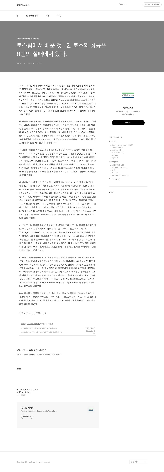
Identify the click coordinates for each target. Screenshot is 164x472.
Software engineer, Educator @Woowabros (39, 411)
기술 (47, 16)
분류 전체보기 (115, 137)
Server (115, 155)
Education (114, 179)
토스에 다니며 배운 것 (33, 324)
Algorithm (116, 150)
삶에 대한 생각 (32, 16)
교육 (59, 16)
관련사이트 (134, 462)
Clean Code (117, 148)
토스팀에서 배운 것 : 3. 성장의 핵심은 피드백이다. (38, 328)
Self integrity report (120, 175)
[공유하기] (27, 313)
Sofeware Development (122, 145)
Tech (112, 142)
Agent (115, 158)
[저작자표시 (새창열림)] (45, 313)
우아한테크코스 (118, 153)
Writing (23, 324)
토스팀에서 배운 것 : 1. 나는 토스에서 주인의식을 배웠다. (40, 332)
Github (133, 458)
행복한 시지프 (23, 5)
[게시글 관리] (30, 313)
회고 (115, 173)
